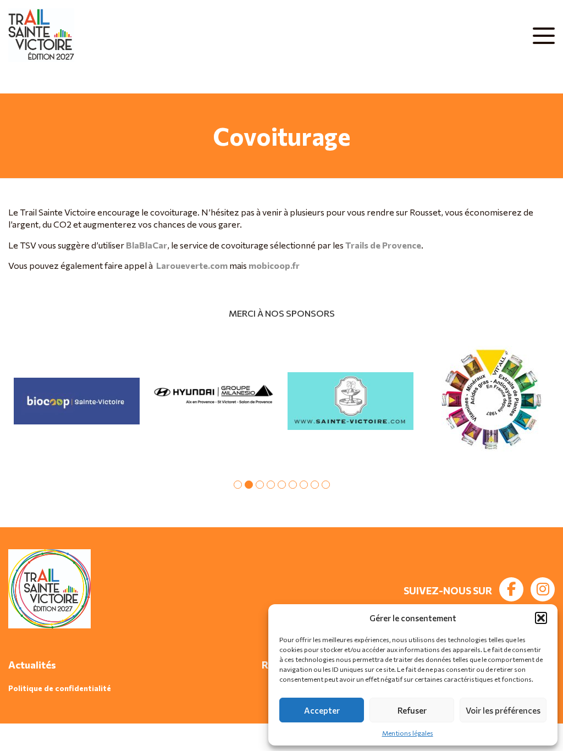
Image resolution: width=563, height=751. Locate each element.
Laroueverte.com (192, 265)
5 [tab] (282, 485)
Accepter (322, 710)
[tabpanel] (76, 401)
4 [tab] (271, 485)
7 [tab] (304, 485)
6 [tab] (293, 485)
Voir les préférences (503, 710)
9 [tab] (326, 485)
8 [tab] (315, 485)
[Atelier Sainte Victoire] (350, 401)
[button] (541, 617)
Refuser (412, 710)
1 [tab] (238, 485)
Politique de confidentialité (59, 688)
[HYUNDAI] (214, 401)
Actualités (32, 665)
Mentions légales (407, 733)
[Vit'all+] (487, 401)
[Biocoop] (77, 401)
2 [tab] (249, 485)
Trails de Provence (383, 245)
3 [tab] (260, 485)
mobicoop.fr (274, 265)
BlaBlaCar (146, 245)
